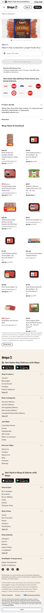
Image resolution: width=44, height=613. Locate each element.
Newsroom (6, 455)
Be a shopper (7, 491)
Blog (3, 458)
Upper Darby (7, 547)
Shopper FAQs (7, 505)
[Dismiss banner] (3, 2)
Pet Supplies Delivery (10, 407)
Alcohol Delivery (8, 404)
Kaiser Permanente (9, 562)
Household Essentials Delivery (13, 413)
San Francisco (7, 518)
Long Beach (6, 550)
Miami (4, 521)
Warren (4, 544)
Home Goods (7, 384)
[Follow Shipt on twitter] (17, 569)
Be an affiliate (7, 497)
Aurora (4, 541)
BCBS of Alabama (9, 565)
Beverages (6, 381)
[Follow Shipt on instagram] (8, 569)
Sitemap (5, 463)
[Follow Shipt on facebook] (3, 569)
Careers (5, 452)
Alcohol (5, 378)
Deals (4, 440)
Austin (4, 515)
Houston (5, 523)
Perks (4, 500)
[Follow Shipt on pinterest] (12, 569)
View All (4, 392)
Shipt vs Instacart (9, 437)
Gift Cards (6, 434)
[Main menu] (4, 7)
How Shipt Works (8, 425)
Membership (6, 431)
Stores (4, 428)
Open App (38, 2)
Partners (5, 460)
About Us (5, 449)
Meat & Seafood (8, 389)
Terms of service (7, 595)
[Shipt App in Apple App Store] (8, 367)
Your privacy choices (33, 595)
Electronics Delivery (9, 410)
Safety (4, 503)
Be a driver (6, 494)
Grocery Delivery (8, 402)
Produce (5, 386)
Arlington (5, 539)
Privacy (17, 595)
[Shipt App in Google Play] (22, 367)
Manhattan (6, 526)
